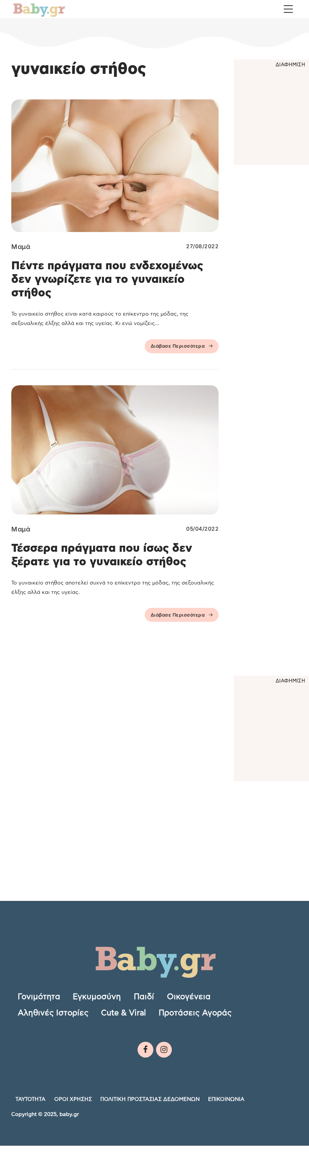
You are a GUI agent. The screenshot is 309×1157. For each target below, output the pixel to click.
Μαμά (20, 246)
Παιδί (144, 997)
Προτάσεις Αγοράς (195, 1013)
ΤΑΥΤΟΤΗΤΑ (30, 1099)
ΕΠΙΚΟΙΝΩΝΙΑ (226, 1099)
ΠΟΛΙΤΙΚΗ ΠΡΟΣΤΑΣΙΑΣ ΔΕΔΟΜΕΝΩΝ (150, 1099)
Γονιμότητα (39, 997)
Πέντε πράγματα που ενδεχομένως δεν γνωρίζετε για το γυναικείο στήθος (107, 279)
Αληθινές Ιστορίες (53, 1013)
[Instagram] (164, 1050)
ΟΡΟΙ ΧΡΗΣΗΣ (73, 1099)
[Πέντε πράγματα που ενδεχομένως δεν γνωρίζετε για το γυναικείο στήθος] (115, 165)
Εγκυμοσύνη (97, 997)
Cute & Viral (123, 1013)
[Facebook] (145, 1050)
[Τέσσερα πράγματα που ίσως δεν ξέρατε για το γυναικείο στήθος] (115, 449)
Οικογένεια (189, 997)
